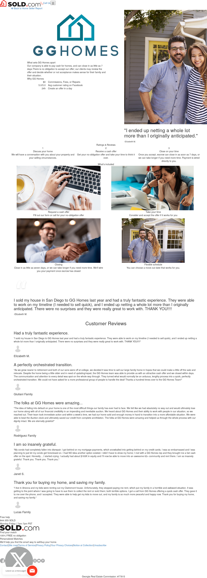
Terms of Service (27, 545)
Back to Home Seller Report (27, 8)
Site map (13, 545)
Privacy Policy (43, 545)
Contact (4, 545)
